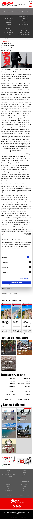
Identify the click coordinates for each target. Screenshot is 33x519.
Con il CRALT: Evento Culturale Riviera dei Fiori (23, 431)
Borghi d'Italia (8, 32)
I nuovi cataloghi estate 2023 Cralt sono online (24, 414)
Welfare (24, 20)
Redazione (8, 479)
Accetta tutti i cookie (16, 282)
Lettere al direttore (24, 34)
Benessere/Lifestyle (24, 16)
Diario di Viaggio (24, 24)
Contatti (28, 11)
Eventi (9, 20)
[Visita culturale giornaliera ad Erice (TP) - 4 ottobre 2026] (27, 312)
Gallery (20, 11)
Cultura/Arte (9, 18)
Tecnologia (24, 18)
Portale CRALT (9, 476)
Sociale (8, 34)
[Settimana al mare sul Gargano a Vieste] (16, 312)
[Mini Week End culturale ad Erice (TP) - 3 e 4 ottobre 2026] (6, 312)
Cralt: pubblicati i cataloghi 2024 (7, 413)
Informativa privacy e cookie (8, 474)
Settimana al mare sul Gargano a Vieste (16, 323)
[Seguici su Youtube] (19, 507)
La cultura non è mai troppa (7, 362)
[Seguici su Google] (16, 507)
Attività (8, 28)
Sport (24, 22)
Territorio (8, 30)
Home (3, 11)
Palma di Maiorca (7, 428)
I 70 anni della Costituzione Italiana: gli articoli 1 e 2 (8, 447)
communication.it (14, 517)
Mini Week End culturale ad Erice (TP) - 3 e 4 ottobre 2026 (5, 323)
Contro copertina (24, 32)
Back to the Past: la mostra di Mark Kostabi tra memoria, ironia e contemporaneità (24, 348)
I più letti (11, 11)
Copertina (24, 30)
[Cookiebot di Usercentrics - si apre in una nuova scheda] (24, 234)
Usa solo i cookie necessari (16, 285)
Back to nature (6, 346)
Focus (24, 28)
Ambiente (8, 24)
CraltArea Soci (30, 4)
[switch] (29, 262)
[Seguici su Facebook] (13, 507)
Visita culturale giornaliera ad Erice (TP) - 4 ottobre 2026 (27, 323)
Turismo (8, 22)
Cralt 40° (8, 16)
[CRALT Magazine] (9, 4)
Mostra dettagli (24, 278)
